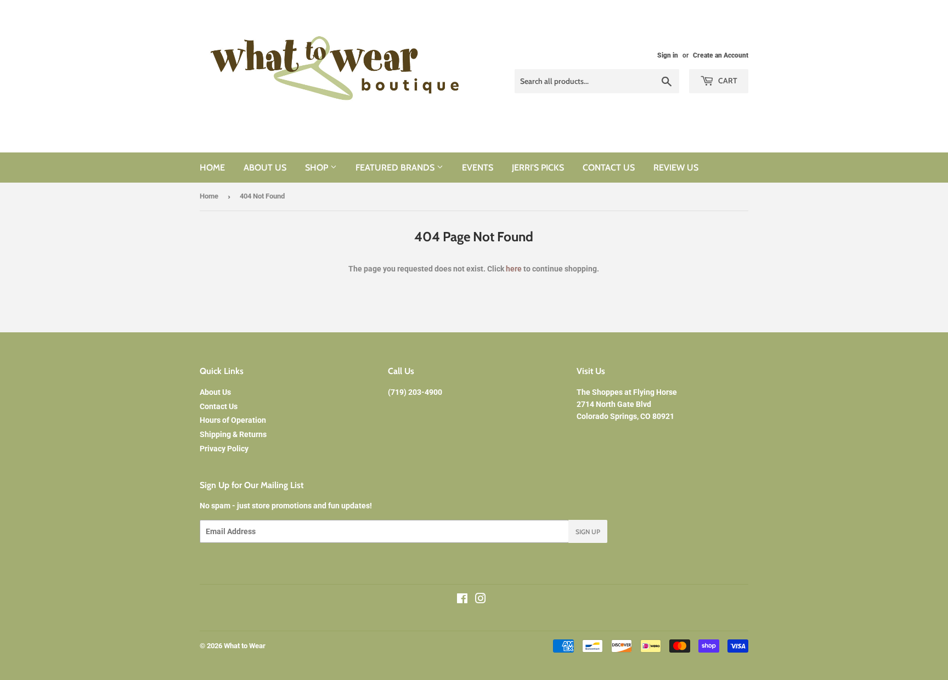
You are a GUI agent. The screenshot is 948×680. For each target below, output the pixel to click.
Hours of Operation (233, 420)
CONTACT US (609, 167)
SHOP (317, 167)
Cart (726, 81)
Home (209, 196)
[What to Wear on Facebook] (462, 600)
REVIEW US (675, 167)
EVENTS (477, 167)
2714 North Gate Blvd (614, 404)
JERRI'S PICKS (538, 167)
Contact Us (219, 406)
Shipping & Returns (233, 434)
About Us (215, 392)
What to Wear (245, 646)
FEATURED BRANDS (396, 167)
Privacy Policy (224, 448)
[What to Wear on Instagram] (480, 600)
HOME (212, 167)
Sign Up (587, 532)
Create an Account (720, 55)
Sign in (667, 55)
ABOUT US (265, 167)
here (514, 268)
